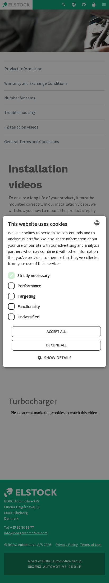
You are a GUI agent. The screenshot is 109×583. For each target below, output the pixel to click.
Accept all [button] (56, 331)
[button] (54, 358)
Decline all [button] (56, 345)
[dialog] (54, 291)
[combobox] (97, 223)
